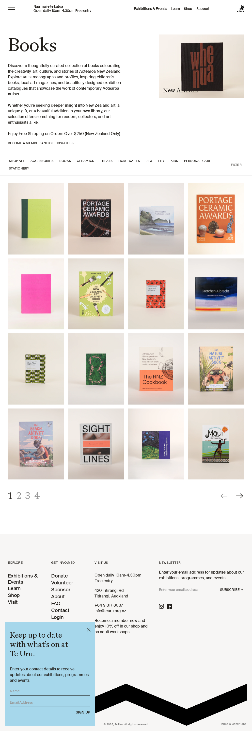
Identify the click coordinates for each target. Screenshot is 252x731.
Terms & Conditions (233, 724)
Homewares (129, 161)
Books (65, 161)
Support (202, 8)
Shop (188, 8)
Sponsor (60, 589)
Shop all (17, 161)
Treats (106, 161)
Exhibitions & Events (150, 8)
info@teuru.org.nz (110, 610)
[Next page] (240, 496)
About (58, 596)
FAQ (55, 603)
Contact (60, 610)
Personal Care (197, 161)
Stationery (19, 168)
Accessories (42, 161)
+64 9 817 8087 (108, 605)
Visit (13, 602)
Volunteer (62, 582)
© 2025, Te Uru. (126, 724)
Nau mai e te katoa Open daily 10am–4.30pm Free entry (62, 8)
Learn (175, 8)
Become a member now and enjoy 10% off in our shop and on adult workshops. (121, 626)
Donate (59, 576)
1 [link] (10, 495)
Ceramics (85, 161)
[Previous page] (224, 496)
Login (57, 617)
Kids (174, 161)
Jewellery (155, 161)
